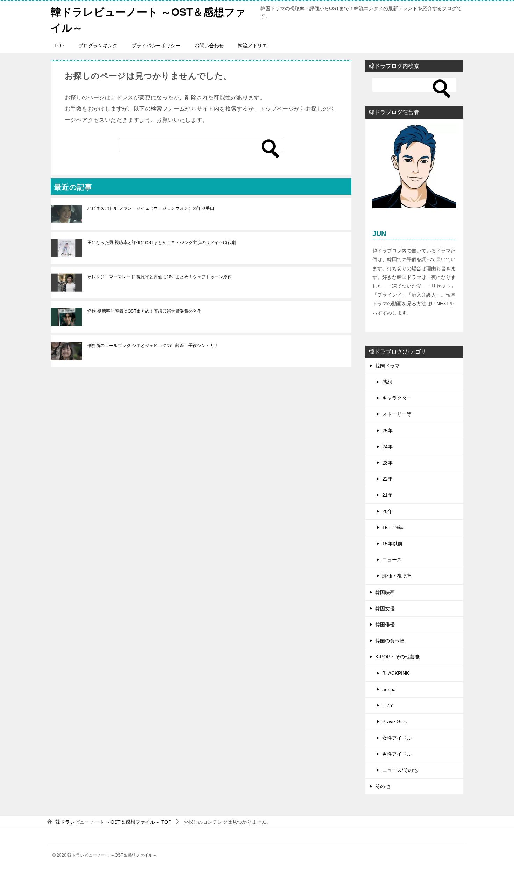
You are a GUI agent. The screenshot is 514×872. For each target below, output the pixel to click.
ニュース (392, 560)
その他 (382, 786)
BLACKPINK (395, 673)
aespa (389, 689)
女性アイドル (397, 738)
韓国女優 (385, 608)
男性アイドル (397, 754)
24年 (387, 446)
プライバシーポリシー (155, 45)
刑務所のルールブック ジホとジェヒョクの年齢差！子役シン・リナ (153, 345)
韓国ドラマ (387, 366)
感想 (387, 382)
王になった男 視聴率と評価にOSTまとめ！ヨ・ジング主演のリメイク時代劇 (161, 242)
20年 (387, 511)
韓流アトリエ (252, 45)
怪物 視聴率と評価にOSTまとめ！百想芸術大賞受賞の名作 (144, 311)
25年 (387, 430)
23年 (387, 463)
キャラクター (397, 398)
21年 (387, 495)
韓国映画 (385, 592)
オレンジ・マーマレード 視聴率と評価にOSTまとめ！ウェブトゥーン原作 (159, 276)
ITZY (387, 705)
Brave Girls (394, 721)
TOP (59, 45)
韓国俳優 (385, 624)
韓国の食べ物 (390, 640)
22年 (387, 479)
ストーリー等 (397, 414)
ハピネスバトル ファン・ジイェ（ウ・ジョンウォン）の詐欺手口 (150, 208)
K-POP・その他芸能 (397, 657)
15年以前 (392, 543)
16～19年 (392, 527)
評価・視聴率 (397, 576)
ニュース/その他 (400, 770)
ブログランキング (97, 45)
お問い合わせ (209, 45)
